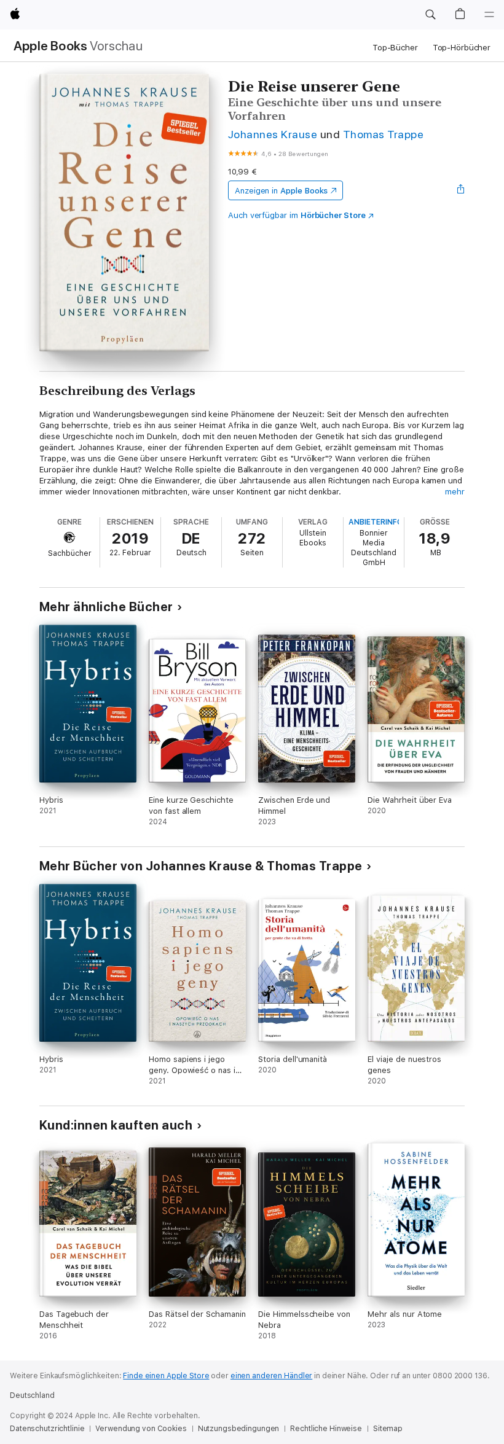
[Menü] (489, 14)
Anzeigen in (281, 190)
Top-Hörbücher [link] (461, 47)
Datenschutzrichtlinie (47, 1428)
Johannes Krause (272, 134)
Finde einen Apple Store (166, 1376)
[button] (430, 14)
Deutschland (32, 1395)
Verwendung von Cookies (140, 1428)
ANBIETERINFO (375, 522)
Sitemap (388, 1428)
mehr (455, 491)
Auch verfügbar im (297, 215)
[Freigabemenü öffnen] (461, 190)
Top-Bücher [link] (395, 47)
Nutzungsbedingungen (239, 1428)
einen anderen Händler (271, 1376)
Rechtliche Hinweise (326, 1428)
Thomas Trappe (383, 134)
